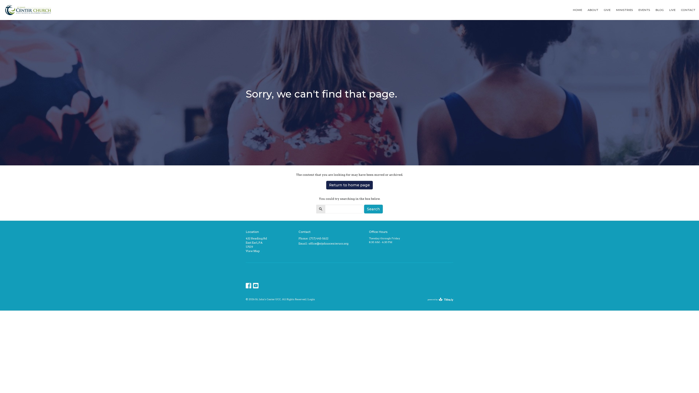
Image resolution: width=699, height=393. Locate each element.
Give (607, 10)
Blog (659, 10)
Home (577, 10)
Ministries (624, 10)
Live (672, 10)
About (593, 10)
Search (373, 209)
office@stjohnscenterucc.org (328, 243)
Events (644, 10)
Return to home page (349, 185)
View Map (253, 251)
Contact (688, 10)
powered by (438, 302)
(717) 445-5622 (318, 238)
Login (311, 299)
